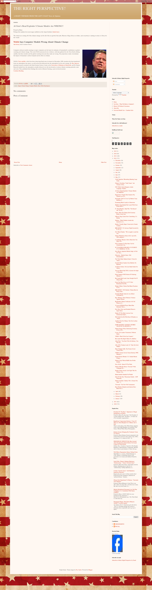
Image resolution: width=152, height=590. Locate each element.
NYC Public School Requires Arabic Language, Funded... (124, 187)
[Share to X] (38, 84)
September (118, 167)
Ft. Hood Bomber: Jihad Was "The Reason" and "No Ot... (126, 209)
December (118, 160)
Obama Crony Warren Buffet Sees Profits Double (125, 361)
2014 (115, 153)
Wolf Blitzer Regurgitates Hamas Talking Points (126, 452)
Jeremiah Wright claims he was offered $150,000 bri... (124, 294)
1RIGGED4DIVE (119, 524)
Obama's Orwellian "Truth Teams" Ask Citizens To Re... (125, 183)
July (116, 172)
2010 (115, 404)
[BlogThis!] (36, 84)
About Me (116, 108)
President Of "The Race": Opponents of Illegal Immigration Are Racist (125, 412)
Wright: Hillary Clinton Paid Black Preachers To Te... (126, 286)
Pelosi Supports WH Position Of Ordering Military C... (125, 275)
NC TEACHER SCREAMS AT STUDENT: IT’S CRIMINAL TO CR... (126, 248)
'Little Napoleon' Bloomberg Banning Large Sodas (126, 180)
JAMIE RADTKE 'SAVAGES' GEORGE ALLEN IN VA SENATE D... (125, 325)
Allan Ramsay (16, 44)
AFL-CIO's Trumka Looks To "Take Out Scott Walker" (126, 345)
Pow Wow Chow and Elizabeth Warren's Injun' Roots (125, 310)
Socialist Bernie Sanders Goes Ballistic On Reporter (125, 263)
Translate (124, 95)
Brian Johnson (115, 533)
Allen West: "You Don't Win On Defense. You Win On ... (126, 341)
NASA (16, 41)
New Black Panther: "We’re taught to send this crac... (126, 232)
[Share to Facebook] (39, 84)
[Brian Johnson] (117, 551)
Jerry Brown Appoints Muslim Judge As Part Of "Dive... (126, 252)
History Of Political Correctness (122, 106)
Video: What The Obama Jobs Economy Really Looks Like (125, 213)
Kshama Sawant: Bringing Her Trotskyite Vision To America (126, 432)
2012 (115, 158)
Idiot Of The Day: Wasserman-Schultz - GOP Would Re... (126, 377)
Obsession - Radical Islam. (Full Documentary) (123, 255)
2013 (115, 156)
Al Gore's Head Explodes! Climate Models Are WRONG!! (125, 191)
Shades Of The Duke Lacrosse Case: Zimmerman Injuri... (124, 313)
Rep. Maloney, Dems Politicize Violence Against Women (125, 298)
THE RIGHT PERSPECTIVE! (40, 8)
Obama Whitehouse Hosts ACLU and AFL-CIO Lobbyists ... (126, 236)
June (116, 175)
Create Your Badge (116, 553)
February (117, 396)
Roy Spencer (75, 63)
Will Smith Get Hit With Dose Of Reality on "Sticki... (126, 317)
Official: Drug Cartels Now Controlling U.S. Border (126, 217)
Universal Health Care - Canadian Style (123, 110)
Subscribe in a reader (117, 126)
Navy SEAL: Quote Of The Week (123, 364)
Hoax (39, 86)
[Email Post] (31, 83)
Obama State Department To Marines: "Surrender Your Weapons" (126, 480)
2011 (115, 401)
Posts (115, 81)
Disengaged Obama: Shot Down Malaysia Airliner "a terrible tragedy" (124, 502)
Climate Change (25, 86)
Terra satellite (22, 61)
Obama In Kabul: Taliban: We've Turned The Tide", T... (126, 381)
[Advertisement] (60, 148)
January (117, 398)
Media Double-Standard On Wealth (124, 374)
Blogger (90, 570)
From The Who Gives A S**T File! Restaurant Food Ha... (124, 283)
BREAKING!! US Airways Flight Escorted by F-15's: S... (126, 228)
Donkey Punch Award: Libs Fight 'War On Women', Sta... (125, 371)
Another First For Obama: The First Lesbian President (126, 321)
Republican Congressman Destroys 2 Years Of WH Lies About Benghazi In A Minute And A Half (125, 422)
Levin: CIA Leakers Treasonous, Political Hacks (125, 333)
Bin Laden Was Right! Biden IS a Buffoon (125, 338)
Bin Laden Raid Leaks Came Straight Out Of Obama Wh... (126, 279)
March (117, 394)
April (116, 391)
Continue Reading (18, 71)
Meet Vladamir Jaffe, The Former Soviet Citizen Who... (125, 349)
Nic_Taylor (79, 570)
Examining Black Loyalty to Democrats (125, 202)
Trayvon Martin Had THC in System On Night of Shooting (126, 271)
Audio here (56, 32)
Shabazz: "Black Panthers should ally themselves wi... (124, 221)
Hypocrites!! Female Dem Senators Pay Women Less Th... (125, 195)
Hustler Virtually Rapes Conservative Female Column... (126, 224)
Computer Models (33, 86)
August (117, 170)
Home (60, 162)
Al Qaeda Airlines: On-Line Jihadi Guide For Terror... (126, 267)
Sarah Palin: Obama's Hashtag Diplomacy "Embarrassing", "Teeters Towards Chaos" (124, 462)
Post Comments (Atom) (26, 165)
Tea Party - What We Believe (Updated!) (124, 104)
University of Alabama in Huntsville (61, 65)
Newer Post (17, 162)
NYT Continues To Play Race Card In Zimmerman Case (124, 244)
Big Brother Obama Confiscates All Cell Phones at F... (125, 302)
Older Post (103, 162)
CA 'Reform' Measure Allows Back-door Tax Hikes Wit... (126, 240)
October (117, 165)
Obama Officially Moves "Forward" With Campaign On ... (125, 367)
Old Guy (117, 526)
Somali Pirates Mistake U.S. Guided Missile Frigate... (126, 357)
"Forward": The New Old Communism (125, 384)
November (118, 163)
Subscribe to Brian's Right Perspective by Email (124, 560)
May (116, 177)
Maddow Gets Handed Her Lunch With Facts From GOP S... (126, 205)
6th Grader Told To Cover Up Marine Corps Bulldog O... (126, 199)
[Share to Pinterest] (41, 84)
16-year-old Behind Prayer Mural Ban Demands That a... (124, 306)
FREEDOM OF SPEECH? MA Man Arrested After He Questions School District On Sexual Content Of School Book (125, 442)
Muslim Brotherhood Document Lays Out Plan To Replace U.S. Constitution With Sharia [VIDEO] (125, 491)
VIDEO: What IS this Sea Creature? (124, 336)
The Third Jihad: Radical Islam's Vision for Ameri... (126, 259)
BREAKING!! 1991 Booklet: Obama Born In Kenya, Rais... (126, 290)
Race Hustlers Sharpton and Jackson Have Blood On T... (125, 387)
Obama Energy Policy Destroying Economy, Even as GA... (126, 329)
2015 (115, 151)
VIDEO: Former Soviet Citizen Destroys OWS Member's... (126, 353)
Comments (117, 84)
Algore (19, 86)
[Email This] (34, 84)
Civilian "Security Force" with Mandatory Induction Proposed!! (124, 471)
